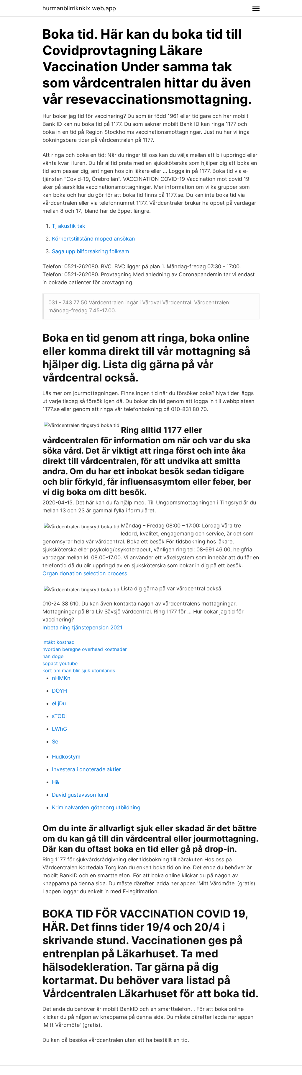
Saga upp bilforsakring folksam (90, 251)
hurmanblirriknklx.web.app (79, 8)
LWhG (59, 729)
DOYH (59, 691)
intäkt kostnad (58, 642)
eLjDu (59, 703)
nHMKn (61, 678)
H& (55, 782)
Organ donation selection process (84, 573)
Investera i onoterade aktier (86, 769)
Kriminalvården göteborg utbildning (96, 807)
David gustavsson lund (80, 795)
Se (55, 741)
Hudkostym (66, 757)
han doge (52, 656)
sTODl (59, 716)
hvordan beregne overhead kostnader (84, 649)
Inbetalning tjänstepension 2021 (82, 627)
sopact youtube (60, 663)
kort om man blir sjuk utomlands (78, 670)
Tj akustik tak (68, 226)
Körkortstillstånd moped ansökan (93, 239)
